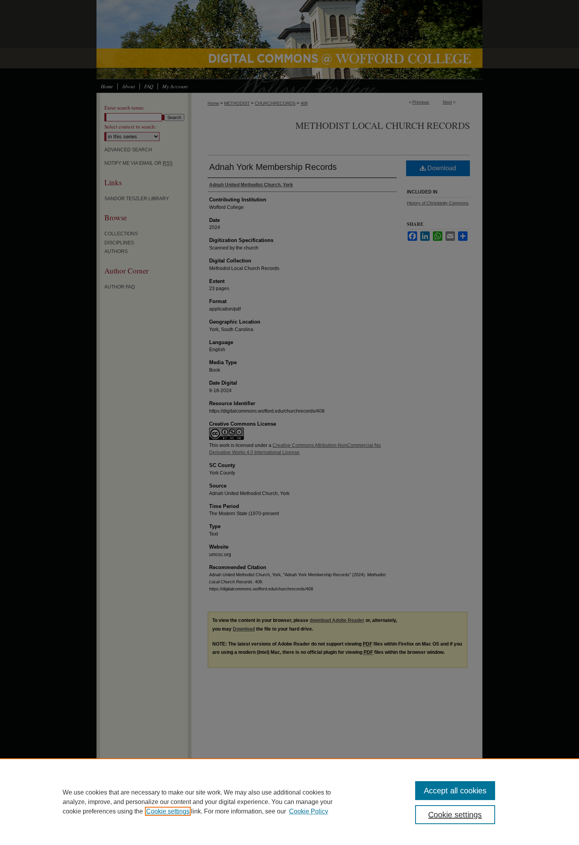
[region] (289, 801)
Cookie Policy (308, 811)
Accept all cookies (455, 790)
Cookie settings (167, 811)
